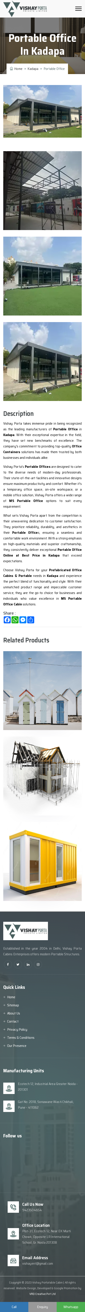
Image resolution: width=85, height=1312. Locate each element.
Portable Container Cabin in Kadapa (41, 839)
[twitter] (18, 964)
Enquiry (42, 1307)
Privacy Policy (17, 1029)
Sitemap (13, 1005)
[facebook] (8, 964)
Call (14, 1307)
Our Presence (16, 1045)
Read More (23, 716)
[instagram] (38, 964)
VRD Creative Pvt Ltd (42, 1293)
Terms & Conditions (20, 1037)
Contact (13, 1021)
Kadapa (33, 68)
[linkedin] (28, 964)
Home (17, 68)
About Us (13, 1013)
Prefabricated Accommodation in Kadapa (40, 754)
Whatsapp (70, 1307)
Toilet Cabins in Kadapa (37, 665)
